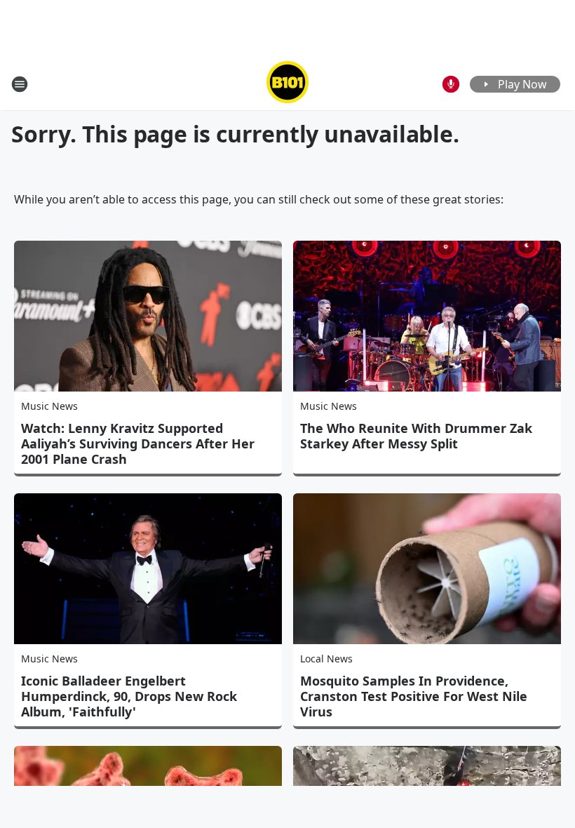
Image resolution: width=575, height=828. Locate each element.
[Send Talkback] (450, 84)
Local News (326, 658)
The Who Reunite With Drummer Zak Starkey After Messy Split (416, 435)
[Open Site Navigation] (19, 84)
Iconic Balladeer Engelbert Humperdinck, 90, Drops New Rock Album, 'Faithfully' (129, 696)
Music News (49, 406)
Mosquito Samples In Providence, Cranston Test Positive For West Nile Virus (413, 696)
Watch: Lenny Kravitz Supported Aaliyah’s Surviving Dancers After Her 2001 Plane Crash (138, 443)
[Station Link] (287, 84)
